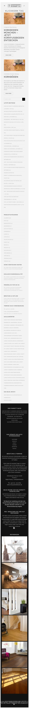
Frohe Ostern (7, 127)
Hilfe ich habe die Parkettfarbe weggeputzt (14, 167)
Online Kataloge (8, 239)
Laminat (6, 234)
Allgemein (7, 27)
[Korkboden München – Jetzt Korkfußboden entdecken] (14, 18)
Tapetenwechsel (7, 146)
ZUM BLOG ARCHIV (8, 400)
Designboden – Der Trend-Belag (11, 119)
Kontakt (14, 448)
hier (23, 497)
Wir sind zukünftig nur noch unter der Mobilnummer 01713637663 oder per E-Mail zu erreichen (14, 114)
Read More (8, 55)
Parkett (6, 242)
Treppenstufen (7, 258)
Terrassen (6, 255)
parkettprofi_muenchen (14, 526)
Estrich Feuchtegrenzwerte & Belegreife (13, 156)
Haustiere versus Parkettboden (11, 130)
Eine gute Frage (7, 228)
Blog (11, 27)
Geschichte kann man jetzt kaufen (12, 122)
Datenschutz (24, 703)
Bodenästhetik (7, 223)
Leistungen (14, 439)
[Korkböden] (14, 65)
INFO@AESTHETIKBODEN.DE (13, 311)
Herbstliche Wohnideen (9, 148)
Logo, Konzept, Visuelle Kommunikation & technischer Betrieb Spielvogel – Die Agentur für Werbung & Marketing (14, 429)
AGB (19, 703)
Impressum (14, 703)
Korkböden (7, 74)
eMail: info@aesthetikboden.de (14, 484)
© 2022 (2, 701)
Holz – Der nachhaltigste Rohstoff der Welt (14, 191)
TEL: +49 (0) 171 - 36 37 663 (14, 483)
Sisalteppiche (7, 250)
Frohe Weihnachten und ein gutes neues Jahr (14, 140)
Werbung (14, 27)
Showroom (14, 446)
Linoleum (6, 236)
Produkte (12, 74)
